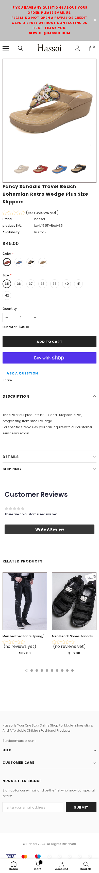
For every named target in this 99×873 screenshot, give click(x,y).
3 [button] (37, 670)
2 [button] (31, 670)
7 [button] (57, 670)
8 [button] (62, 670)
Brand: (7, 219)
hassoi (39, 219)
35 (7, 283)
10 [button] (72, 670)
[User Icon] (77, 48)
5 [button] (47, 670)
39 (55, 283)
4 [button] (42, 670)
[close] (94, 20)
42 (7, 295)
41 (78, 283)
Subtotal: (10, 327)
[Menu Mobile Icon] (6, 48)
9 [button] (67, 670)
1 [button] (26, 670)
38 (42, 283)
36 (19, 283)
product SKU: (12, 225)
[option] (49, 106)
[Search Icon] (20, 48)
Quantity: (10, 308)
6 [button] (52, 670)
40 (66, 283)
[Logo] (49, 48)
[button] (31, 213)
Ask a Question (22, 373)
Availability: (11, 232)
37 (31, 283)
